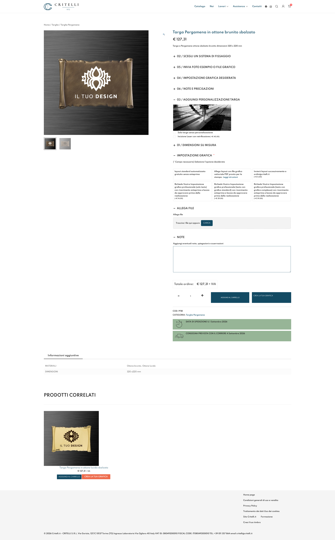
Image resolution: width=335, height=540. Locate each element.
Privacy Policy (250, 506)
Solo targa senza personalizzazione (195, 133)
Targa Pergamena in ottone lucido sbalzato (83, 468)
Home (47, 25)
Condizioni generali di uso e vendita (260, 500)
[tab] (63, 355)
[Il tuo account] (283, 6)
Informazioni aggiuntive (63, 355)
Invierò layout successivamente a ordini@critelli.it (270, 172)
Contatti (257, 6)
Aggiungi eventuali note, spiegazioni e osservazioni (198, 244)
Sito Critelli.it (249, 517)
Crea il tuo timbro (252, 522)
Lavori (222, 6)
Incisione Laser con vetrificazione (198, 137)
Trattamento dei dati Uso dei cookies (261, 511)
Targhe (55, 25)
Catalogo (199, 6)
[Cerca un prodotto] (276, 6)
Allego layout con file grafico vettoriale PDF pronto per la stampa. (228, 174)
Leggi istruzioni (230, 177)
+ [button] (202, 295)
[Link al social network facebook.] (266, 6)
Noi (212, 6)
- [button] (178, 295)
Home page (249, 495)
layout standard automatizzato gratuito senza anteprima (190, 172)
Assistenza (239, 6)
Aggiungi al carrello (230, 297)
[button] (164, 34)
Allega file (178, 215)
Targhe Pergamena (70, 25)
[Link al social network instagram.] (271, 6)
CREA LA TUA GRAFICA (263, 296)
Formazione (267, 517)
